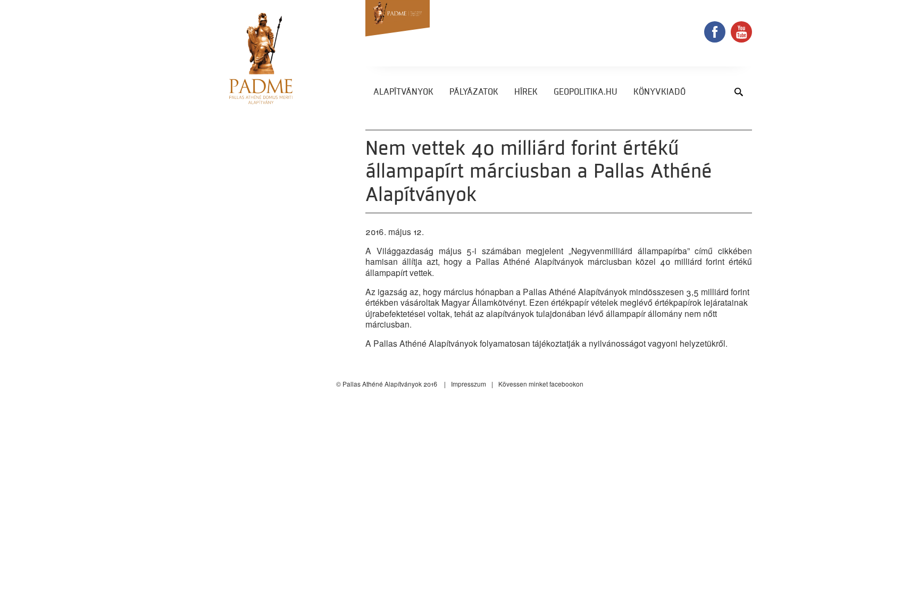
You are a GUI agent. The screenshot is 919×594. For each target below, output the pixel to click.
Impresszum (468, 383)
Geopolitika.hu (585, 92)
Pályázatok (473, 92)
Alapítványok (403, 92)
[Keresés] (738, 91)
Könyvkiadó (659, 92)
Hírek (526, 92)
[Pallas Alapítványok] (261, 58)
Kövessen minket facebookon (540, 383)
